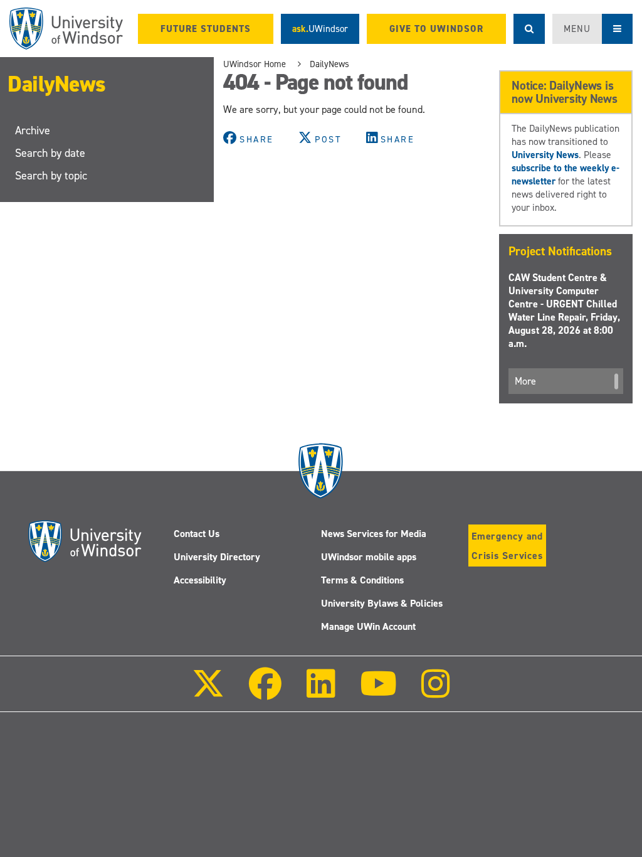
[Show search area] (529, 29)
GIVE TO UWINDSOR (436, 29)
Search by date (50, 153)
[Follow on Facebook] (265, 692)
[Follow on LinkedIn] (320, 692)
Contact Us (196, 533)
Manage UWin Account (368, 626)
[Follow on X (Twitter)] (208, 692)
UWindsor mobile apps (368, 556)
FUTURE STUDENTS (205, 29)
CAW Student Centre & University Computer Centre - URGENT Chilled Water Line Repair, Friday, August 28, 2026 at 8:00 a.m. (564, 310)
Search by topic (51, 175)
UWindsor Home (254, 64)
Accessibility (200, 580)
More (525, 381)
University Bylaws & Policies (382, 603)
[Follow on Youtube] (378, 692)
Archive (32, 130)
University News (545, 154)
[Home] (66, 29)
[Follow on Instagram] (435, 692)
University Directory (217, 556)
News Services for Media (373, 533)
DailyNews (57, 84)
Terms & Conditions (362, 580)
